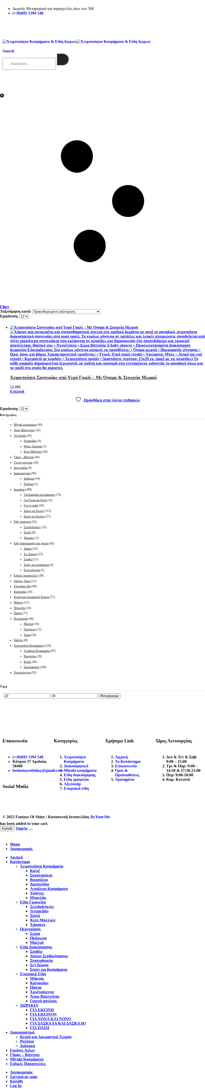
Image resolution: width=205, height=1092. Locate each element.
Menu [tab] (15, 844)
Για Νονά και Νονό (35, 500)
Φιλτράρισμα (109, 696)
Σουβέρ (28, 559)
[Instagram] (22, 802)
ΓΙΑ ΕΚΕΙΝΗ (42, 1010)
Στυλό (27, 532)
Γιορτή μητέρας (23, 462)
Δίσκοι (28, 548)
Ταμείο (22, 828)
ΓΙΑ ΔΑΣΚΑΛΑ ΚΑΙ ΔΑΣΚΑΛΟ (58, 1023)
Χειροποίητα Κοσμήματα (29, 645)
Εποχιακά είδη (22, 586)
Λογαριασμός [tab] (21, 849)
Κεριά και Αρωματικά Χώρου (31, 597)
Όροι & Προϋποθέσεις (127, 772)
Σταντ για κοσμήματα (36, 565)
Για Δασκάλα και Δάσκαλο (39, 494)
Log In (16, 1086)
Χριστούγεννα (22, 672)
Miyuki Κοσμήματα (27, 1059)
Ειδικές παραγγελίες (26, 575)
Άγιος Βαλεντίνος (24, 430)
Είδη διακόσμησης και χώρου (31, 543)
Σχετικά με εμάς (24, 1077)
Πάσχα (18, 613)
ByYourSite (100, 817)
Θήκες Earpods (33, 446)
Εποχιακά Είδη (33, 974)
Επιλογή (17, 391)
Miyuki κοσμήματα (25, 424)
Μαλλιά (28, 624)
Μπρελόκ (19, 608)
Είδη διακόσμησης (80, 775)
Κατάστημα (20, 862)
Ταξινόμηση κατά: (16, 311)
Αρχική (121, 757)
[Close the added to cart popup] (30, 829)
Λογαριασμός (21, 1072)
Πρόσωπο (30, 629)
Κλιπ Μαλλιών (33, 451)
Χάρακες (29, 538)
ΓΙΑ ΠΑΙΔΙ (39, 1028)
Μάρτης (19, 602)
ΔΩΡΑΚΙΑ (29, 1005)
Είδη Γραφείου (33, 902)
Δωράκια (19, 489)
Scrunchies (30, 441)
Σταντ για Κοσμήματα (48, 969)
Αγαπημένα (124, 779)
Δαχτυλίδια (20, 468)
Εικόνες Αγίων (22, 581)
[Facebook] (8, 802)
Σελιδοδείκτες (32, 527)
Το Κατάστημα (127, 761)
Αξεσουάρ (20, 435)
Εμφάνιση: (10, 316)
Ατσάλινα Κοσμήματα (37, 651)
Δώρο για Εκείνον (34, 516)
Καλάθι (7, 828)
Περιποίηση (21, 618)
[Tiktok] (36, 802)
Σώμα (27, 635)
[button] (8, 51)
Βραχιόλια (30, 656)
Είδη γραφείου (22, 521)
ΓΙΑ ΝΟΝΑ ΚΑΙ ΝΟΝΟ (50, 1019)
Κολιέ (27, 662)
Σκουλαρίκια (31, 667)
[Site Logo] (76, 41)
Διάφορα (29, 478)
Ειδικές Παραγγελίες (28, 1064)
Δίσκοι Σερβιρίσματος (49, 956)
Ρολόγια (29, 484)
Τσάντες (18, 640)
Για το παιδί (31, 505)
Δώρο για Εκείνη (34, 511)
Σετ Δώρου (30, 554)
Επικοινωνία (126, 766)
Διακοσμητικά (22, 473)
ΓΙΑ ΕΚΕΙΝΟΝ (43, 1014)
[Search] (63, 59)
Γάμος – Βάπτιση (25, 1055)
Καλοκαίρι (20, 592)
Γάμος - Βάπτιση (24, 457)
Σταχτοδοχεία (32, 570)
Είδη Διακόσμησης (36, 947)
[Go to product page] (107, 347)
